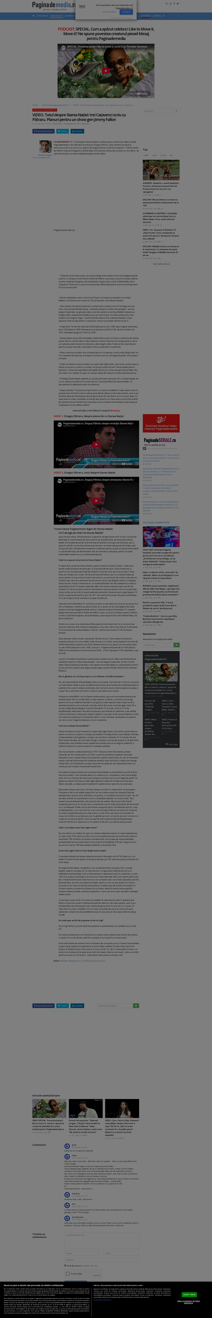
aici (60, 1307)
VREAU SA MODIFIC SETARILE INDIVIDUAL (188, 1302)
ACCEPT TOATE (189, 1295)
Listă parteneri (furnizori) (102, 1300)
